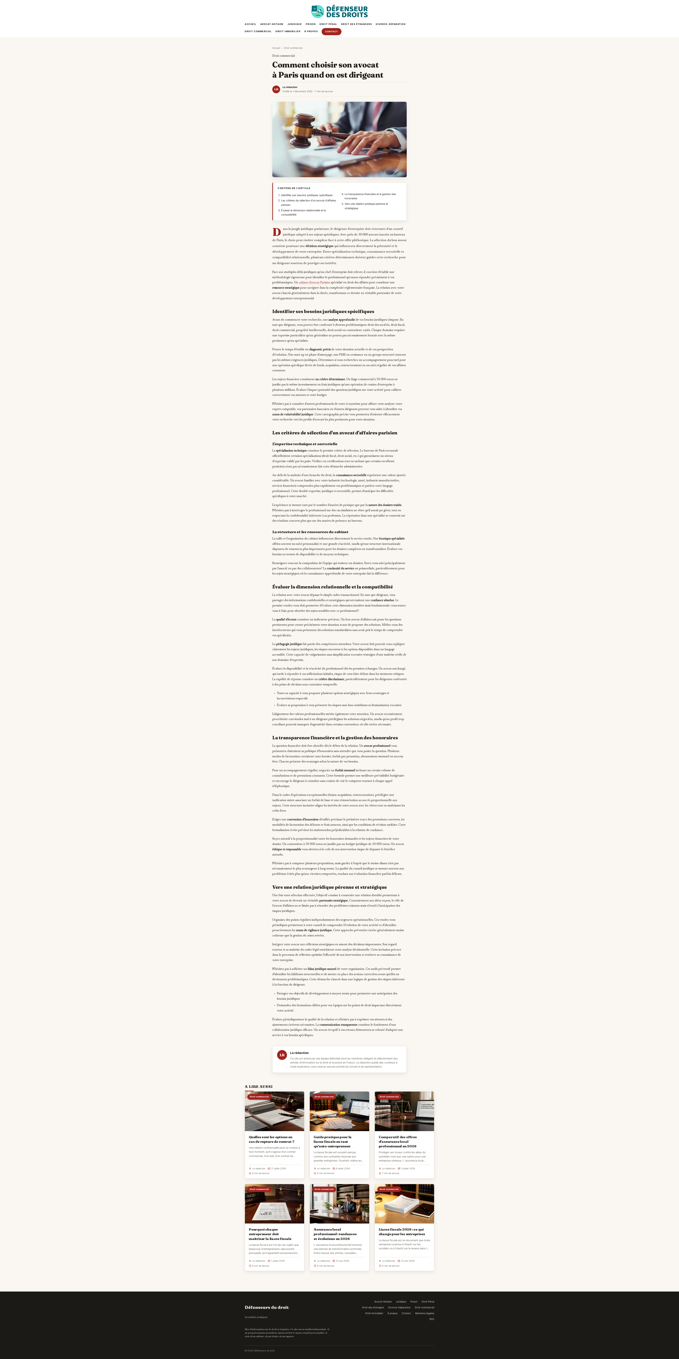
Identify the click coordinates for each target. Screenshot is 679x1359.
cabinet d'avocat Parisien (314, 282)
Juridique (295, 24)
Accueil (250, 24)
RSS (432, 1319)
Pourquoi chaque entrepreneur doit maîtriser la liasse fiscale (270, 1234)
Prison (311, 24)
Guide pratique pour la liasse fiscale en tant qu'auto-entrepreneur (333, 1141)
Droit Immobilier (287, 31)
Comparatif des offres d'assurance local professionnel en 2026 (398, 1141)
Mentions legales (424, 1313)
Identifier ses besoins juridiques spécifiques (307, 195)
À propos (311, 31)
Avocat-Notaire (272, 24)
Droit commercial (258, 31)
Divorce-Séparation (390, 24)
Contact (331, 31)
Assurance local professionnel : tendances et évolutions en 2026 (335, 1234)
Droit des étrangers (356, 24)
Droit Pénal (328, 24)
